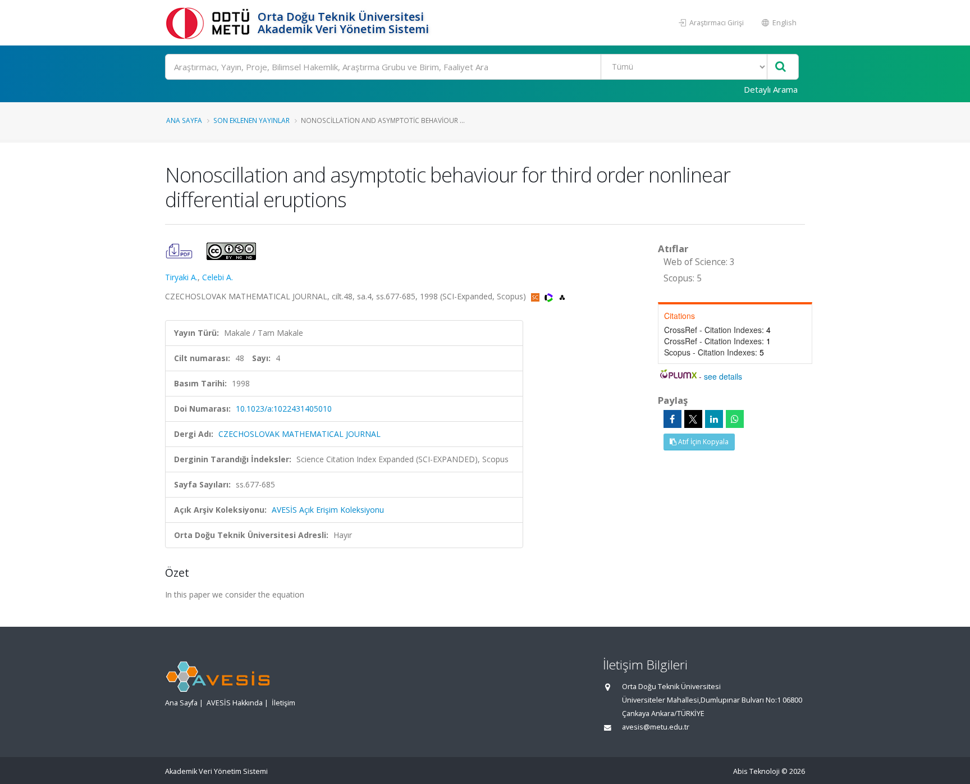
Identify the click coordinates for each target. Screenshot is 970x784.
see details (723, 376)
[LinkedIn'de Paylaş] (714, 419)
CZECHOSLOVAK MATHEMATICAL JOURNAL (299, 434)
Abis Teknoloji (756, 771)
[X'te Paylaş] (693, 419)
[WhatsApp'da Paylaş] (735, 419)
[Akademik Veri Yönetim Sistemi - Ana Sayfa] (210, 22)
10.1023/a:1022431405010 (284, 408)
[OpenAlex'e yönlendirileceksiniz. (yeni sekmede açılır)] (562, 296)
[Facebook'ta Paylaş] (672, 419)
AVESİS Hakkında (235, 703)
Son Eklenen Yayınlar (251, 120)
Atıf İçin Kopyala (702, 441)
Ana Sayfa (184, 120)
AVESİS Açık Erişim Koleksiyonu (328, 509)
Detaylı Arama (771, 89)
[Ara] (780, 67)
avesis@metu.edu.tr (655, 727)
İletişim (283, 703)
